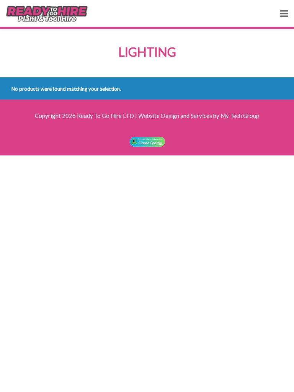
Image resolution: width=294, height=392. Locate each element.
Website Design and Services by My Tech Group (198, 115)
